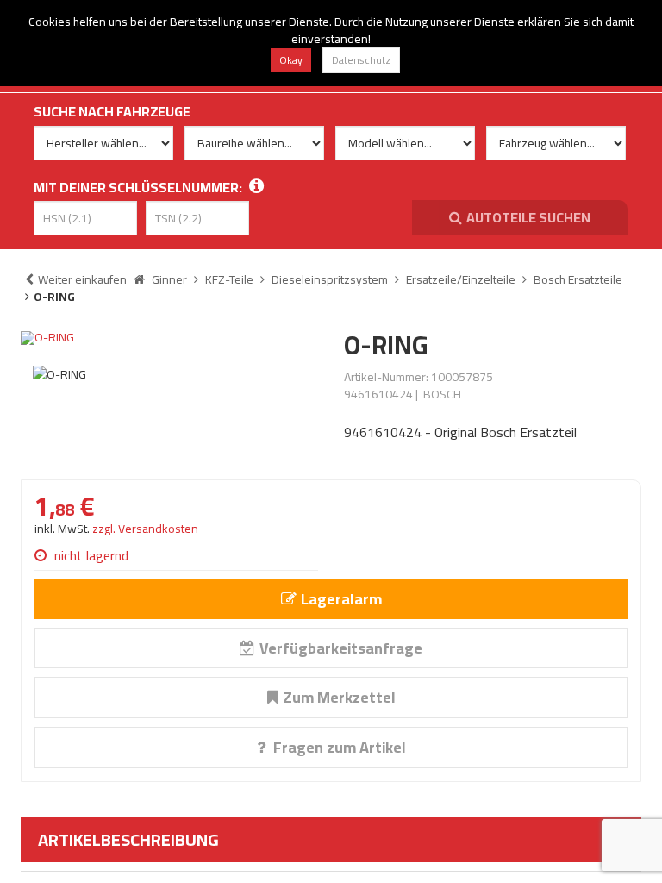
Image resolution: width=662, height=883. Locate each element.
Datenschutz (361, 60)
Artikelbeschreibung (128, 839)
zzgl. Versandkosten (145, 528)
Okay (291, 60)
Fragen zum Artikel (338, 747)
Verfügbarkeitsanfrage (340, 648)
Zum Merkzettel (339, 697)
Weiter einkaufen (82, 279)
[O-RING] (169, 338)
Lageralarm (341, 599)
